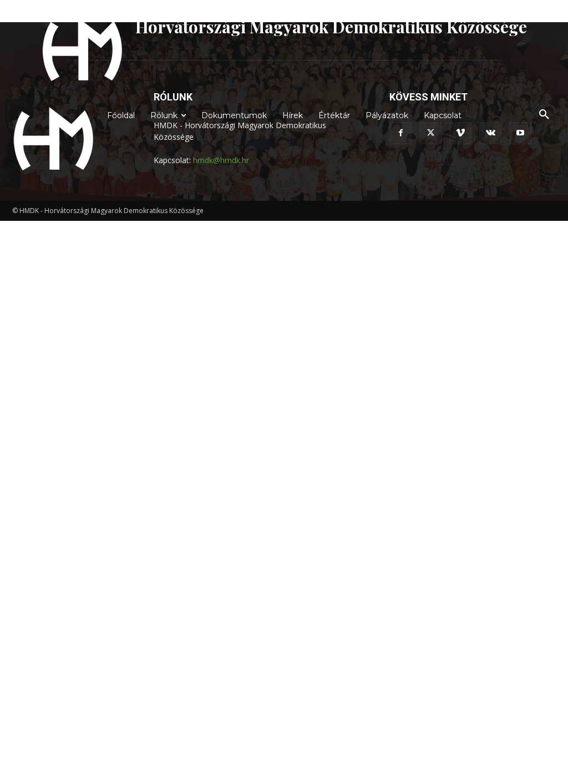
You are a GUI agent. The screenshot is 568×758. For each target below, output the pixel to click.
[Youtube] (520, 133)
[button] (544, 115)
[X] (430, 133)
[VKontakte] (490, 133)
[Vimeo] (460, 133)
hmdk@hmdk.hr (221, 160)
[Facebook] (400, 133)
